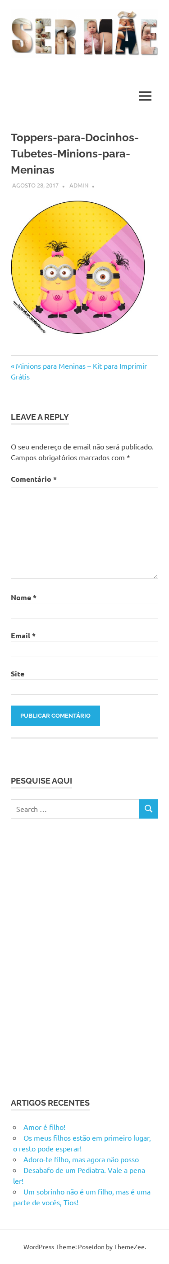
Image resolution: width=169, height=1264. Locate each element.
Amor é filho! (44, 1126)
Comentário (34, 479)
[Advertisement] (84, 956)
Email (23, 635)
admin (78, 185)
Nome (24, 597)
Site (17, 673)
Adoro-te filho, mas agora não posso (81, 1159)
